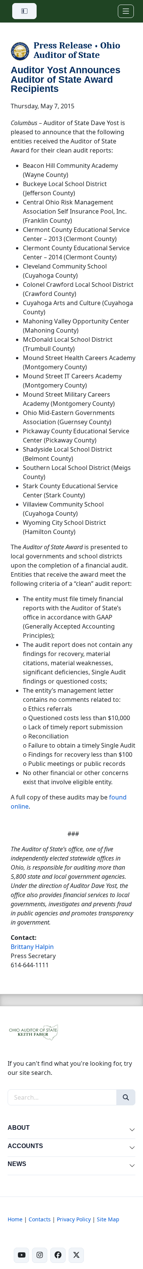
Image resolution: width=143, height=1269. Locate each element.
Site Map (108, 1219)
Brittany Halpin (32, 947)
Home (15, 1219)
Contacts (40, 1219)
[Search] (125, 1097)
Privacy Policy (74, 1219)
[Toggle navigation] (126, 11)
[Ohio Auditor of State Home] (33, 1032)
